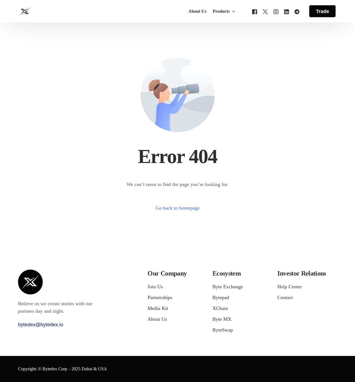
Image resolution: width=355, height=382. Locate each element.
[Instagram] (276, 11)
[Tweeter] (265, 11)
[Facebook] (254, 11)
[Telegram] (297, 11)
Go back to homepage (178, 208)
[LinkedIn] (286, 11)
